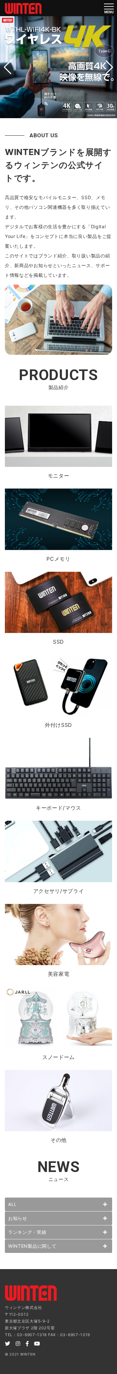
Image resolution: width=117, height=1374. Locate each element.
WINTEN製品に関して (32, 1246)
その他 (58, 1140)
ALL (12, 1204)
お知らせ (17, 1218)
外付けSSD (58, 725)
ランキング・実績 (27, 1232)
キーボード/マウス (58, 808)
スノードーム (58, 1057)
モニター (59, 475)
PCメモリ (58, 559)
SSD (58, 641)
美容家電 (59, 974)
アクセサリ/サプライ (58, 891)
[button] (7, 67)
